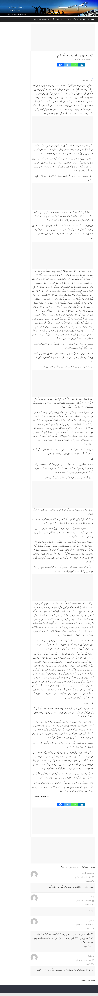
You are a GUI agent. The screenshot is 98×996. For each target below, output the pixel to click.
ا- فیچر (53, 19)
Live (88, 19)
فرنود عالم (76, 58)
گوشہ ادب (65, 19)
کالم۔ (78, 19)
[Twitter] (67, 64)
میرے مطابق (59, 19)
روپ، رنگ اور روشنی (42, 19)
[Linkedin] (81, 64)
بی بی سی (70, 19)
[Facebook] (60, 64)
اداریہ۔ (49, 19)
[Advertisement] (63, 37)
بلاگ (74, 19)
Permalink (88, 880)
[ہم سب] (49, 8)
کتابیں (35, 19)
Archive (83, 19)
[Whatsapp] (74, 64)
